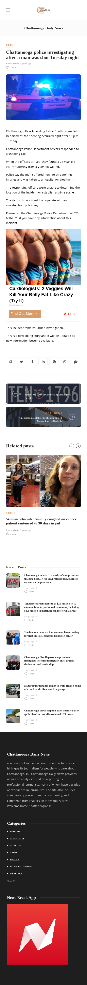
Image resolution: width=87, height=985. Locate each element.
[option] (43, 494)
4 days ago (29, 588)
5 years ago (25, 63)
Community (17, 838)
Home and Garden (21, 866)
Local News (53, 413)
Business (15, 831)
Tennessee (33, 390)
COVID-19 (15, 845)
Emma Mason (12, 63)
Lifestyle (16, 873)
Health (14, 859)
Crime (11, 45)
